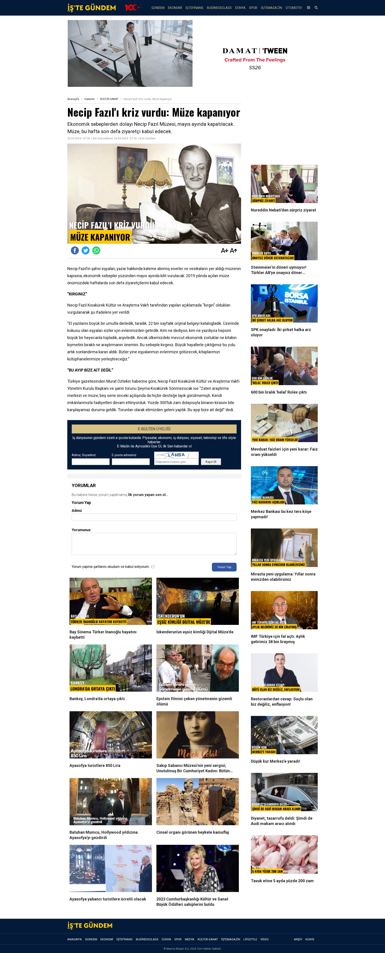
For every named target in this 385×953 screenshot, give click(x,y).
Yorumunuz (81, 530)
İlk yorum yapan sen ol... (148, 495)
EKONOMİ (175, 8)
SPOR (253, 8)
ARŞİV (298, 939)
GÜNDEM (158, 8)
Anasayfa (73, 99)
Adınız (77, 510)
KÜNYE (309, 939)
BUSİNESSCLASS (219, 8)
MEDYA (189, 939)
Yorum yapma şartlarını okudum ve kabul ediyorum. (110, 567)
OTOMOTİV (294, 8)
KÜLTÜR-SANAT (109, 99)
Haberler (89, 99)
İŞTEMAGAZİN (271, 8)
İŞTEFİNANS (194, 8)
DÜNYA (240, 8)
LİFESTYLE (250, 939)
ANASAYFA (74, 939)
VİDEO (264, 939)
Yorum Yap (224, 567)
